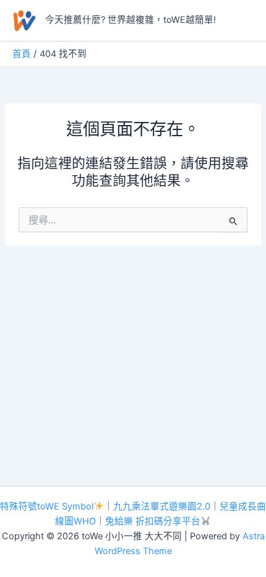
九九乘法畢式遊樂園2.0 (161, 506)
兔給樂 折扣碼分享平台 (152, 521)
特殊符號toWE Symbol (46, 506)
